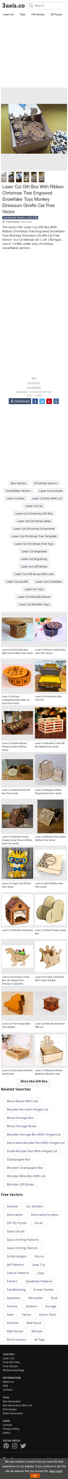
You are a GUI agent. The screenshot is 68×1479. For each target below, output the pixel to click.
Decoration (15, 1215)
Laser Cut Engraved (34, 551)
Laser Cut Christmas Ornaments (34, 528)
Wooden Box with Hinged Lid (27, 1109)
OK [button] (35, 1475)
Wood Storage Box (20, 1118)
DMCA (6, 1433)
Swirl (10, 1314)
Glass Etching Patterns (23, 1240)
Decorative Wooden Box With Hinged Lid (36, 1143)
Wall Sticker (15, 1331)
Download (22, 401)
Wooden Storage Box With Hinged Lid (33, 1134)
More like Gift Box (34, 1081)
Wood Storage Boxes (22, 1126)
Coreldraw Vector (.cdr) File (20, 217)
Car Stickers (34, 1206)
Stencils (12, 1306)
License (7, 1425)
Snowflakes (34, 387)
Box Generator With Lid (17, 1405)
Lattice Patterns (18, 1273)
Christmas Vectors (45, 483)
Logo (40, 1273)
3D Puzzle (56, 14)
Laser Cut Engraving (34, 559)
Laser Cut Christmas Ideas (34, 521)
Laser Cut (8, 14)
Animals (12, 1206)
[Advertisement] (34, 53)
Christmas (33, 383)
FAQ (5, 1385)
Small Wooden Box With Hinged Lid (32, 1151)
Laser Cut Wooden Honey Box (17, 930)
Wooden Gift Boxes (20, 1184)
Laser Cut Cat (34, 506)
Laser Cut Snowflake (49, 581)
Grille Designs (17, 1256)
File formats (38, 14)
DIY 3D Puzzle (16, 1223)
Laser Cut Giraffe (17, 581)
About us (8, 1381)
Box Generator (12, 1401)
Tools (23, 14)
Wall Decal (33, 1323)
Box (34, 378)
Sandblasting (16, 1290)
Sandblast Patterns (39, 1281)
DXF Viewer (10, 1409)
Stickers (31, 1306)
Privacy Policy (11, 1429)
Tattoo (26, 1314)
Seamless (13, 1298)
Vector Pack (47, 1314)
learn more (56, 1471)
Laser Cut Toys (34, 589)
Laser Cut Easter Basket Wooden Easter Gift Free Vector (14, 746)
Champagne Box (18, 1159)
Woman (36, 1331)
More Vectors (16, 1339)
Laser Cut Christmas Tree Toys (34, 544)
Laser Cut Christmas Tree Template (34, 536)
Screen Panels (43, 1290)
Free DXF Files (11, 1362)
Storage (50, 1306)
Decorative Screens (44, 1215)
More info (26, 221)
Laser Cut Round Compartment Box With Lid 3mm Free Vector (15, 700)
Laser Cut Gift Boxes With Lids (34, 574)
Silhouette (35, 1298)
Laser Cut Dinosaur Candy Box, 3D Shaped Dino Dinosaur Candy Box (15, 980)
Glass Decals (16, 1231)
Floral (38, 1223)
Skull (54, 1298)
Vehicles (13, 1323)
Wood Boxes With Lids (22, 1101)
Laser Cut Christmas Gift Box (34, 513)
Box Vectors (18, 483)
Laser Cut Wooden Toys (34, 604)
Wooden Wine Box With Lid (26, 1176)
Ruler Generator (13, 1413)
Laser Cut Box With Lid (47, 498)
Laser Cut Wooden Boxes (34, 597)
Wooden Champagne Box (25, 1168)
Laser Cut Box (16, 498)
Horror (40, 1256)
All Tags (39, 1339)
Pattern (12, 1281)
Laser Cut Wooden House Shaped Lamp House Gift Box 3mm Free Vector (17, 840)
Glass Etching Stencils (22, 1248)
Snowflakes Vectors (18, 491)
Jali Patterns (15, 1265)
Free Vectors (10, 1366)
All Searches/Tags (13, 1370)
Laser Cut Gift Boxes (34, 566)
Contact (8, 1389)
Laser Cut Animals (51, 491)
